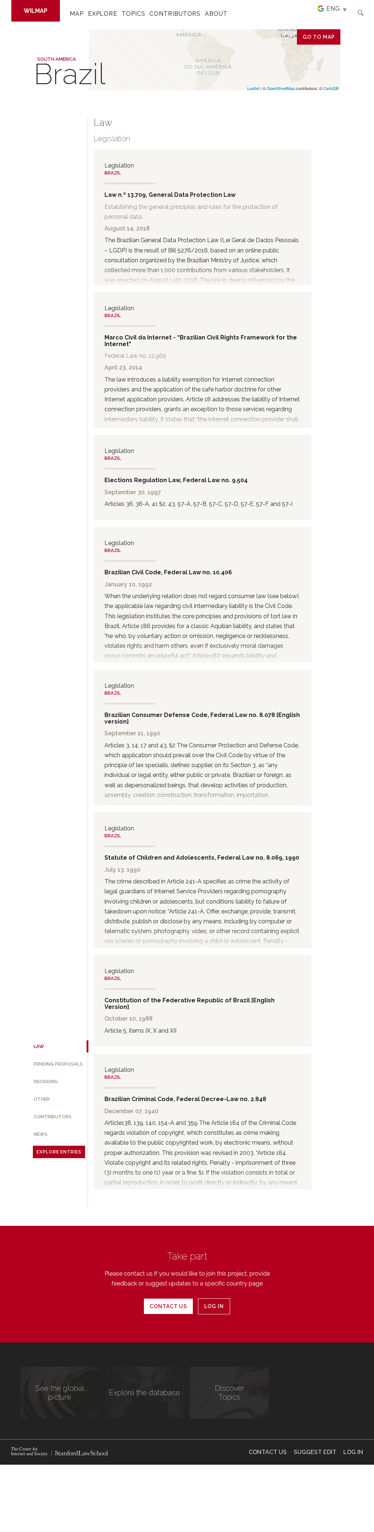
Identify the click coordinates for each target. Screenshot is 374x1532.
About (216, 13)
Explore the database (144, 1392)
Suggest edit (315, 1452)
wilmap (35, 10)
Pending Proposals (58, 1064)
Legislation (112, 138)
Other (42, 1099)
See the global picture (59, 1392)
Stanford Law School (79, 1453)
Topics (133, 13)
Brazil (112, 173)
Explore (102, 13)
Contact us (168, 1306)
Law (39, 1046)
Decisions (46, 1081)
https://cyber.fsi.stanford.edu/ (29, 1451)
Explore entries (59, 1151)
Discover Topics (229, 1392)
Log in (214, 1306)
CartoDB (331, 88)
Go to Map (319, 37)
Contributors (175, 13)
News (40, 1134)
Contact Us (268, 1452)
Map (77, 13)
